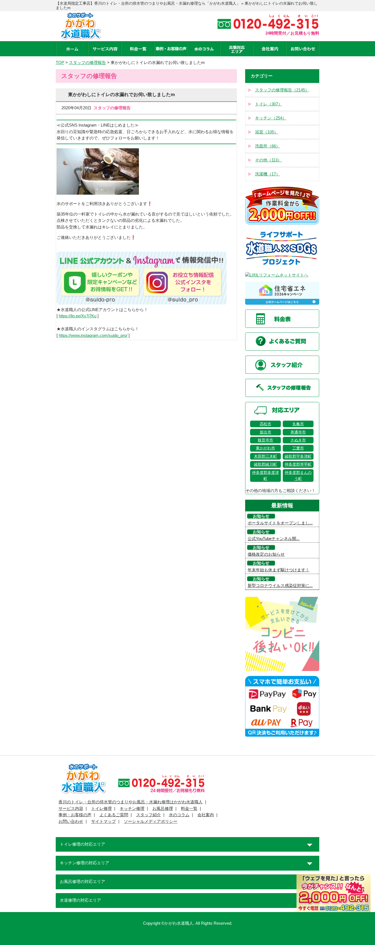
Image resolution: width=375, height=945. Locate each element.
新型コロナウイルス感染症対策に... (280, 585)
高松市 (265, 424)
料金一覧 (189, 808)
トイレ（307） (268, 104)
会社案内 (205, 815)
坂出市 (265, 432)
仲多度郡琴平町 (298, 464)
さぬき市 (298, 440)
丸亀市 (298, 424)
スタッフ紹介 (148, 815)
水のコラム (179, 815)
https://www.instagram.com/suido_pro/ (93, 335)
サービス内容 (70, 808)
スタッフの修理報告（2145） (282, 90)
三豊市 (298, 448)
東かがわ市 (265, 448)
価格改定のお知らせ (266, 554)
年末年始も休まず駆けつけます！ (278, 570)
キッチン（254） (270, 118)
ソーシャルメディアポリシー (150, 821)
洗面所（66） (267, 146)
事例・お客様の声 (74, 815)
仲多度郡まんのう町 (298, 475)
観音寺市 (265, 440)
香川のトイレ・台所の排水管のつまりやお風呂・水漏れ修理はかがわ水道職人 (130, 802)
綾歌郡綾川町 (265, 464)
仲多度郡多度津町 (265, 475)
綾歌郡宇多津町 (298, 456)
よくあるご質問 (113, 815)
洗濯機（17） (267, 174)
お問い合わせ (70, 821)
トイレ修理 (101, 808)
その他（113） (268, 160)
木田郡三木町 (265, 456)
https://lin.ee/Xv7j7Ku (77, 316)
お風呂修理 (162, 808)
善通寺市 (298, 432)
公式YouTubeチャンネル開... (274, 538)
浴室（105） (266, 132)
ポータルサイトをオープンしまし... (280, 523)
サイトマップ (103, 821)
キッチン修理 (132, 808)
